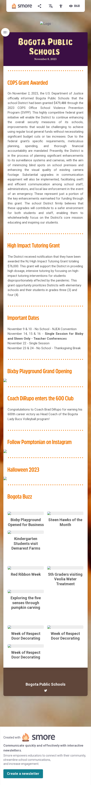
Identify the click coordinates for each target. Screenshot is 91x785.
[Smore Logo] (22, 6)
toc (5, 32)
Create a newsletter (23, 774)
